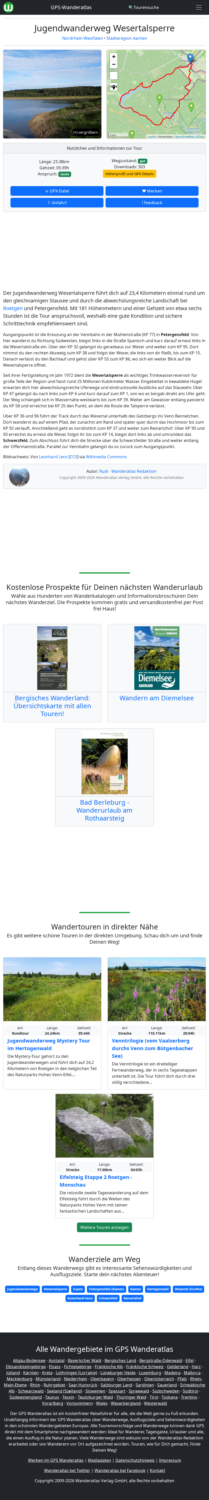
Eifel (190, 1360)
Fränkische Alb (109, 1366)
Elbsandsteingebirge (26, 1366)
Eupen (78, 1289)
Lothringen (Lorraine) (76, 1373)
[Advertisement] (104, 251)
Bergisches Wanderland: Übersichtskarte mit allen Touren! (52, 705)
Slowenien (95, 1391)
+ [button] (113, 56)
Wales (102, 1403)
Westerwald (155, 1403)
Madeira (172, 1373)
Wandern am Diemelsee (157, 697)
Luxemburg (150, 1373)
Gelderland (177, 1366)
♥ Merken (152, 191)
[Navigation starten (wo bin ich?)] (113, 87)
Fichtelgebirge (78, 1366)
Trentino (189, 1397)
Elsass (55, 1366)
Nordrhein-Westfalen (82, 38)
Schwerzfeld (108, 1298)
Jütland (13, 1373)
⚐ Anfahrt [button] (57, 202)
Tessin (68, 1397)
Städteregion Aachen (127, 38)
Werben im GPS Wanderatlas (56, 1460)
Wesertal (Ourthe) (188, 1289)
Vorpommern (80, 1403)
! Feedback (152, 202)
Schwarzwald (31, 1391)
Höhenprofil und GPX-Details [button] (129, 173)
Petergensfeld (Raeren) (106, 1289)
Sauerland (167, 1385)
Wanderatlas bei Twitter (67, 1470)
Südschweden (165, 1391)
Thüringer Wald (131, 1397)
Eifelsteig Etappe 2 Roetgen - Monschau (96, 1181)
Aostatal (56, 1360)
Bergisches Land (120, 1360)
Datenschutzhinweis (135, 1460)
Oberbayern (102, 1379)
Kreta (47, 1373)
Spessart (117, 1391)
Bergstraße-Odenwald (160, 1360)
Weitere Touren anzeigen (104, 1227)
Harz (196, 1366)
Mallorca (192, 1373)
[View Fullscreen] (113, 75)
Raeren (135, 1289)
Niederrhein (75, 1379)
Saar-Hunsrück (83, 1385)
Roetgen (13, 308)
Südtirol (190, 1391)
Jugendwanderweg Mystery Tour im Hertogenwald (48, 1044)
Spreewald (139, 1391)
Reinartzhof (132, 1298)
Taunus (52, 1397)
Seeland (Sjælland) (64, 1391)
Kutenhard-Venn (80, 1298)
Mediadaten (99, 1460)
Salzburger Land (116, 1385)
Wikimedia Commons (106, 457)
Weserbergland (126, 1403)
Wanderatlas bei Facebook (120, 1470)
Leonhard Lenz (53, 457)
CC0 (73, 457)
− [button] (113, 64)
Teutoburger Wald (95, 1397)
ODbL (199, 136)
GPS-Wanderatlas (71, 7)
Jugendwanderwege (22, 1289)
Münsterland (48, 1379)
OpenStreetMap (184, 136)
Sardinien (145, 1385)
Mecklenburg (19, 1379)
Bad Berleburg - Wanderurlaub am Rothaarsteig (104, 810)
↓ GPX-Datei (57, 191)
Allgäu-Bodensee (29, 1360)
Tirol (154, 1397)
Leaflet (151, 136)
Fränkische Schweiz (145, 1366)
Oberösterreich (159, 1379)
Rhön (35, 1385)
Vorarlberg (52, 1403)
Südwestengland (25, 1397)
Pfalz (182, 1379)
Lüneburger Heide (118, 1373)
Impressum (170, 1460)
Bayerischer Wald (84, 1360)
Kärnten (31, 1373)
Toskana (170, 1397)
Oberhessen (129, 1379)
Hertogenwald (158, 1289)
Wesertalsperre (55, 1289)
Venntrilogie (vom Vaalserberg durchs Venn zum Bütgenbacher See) (152, 1048)
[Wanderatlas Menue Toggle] (199, 7)
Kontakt (157, 1470)
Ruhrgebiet (54, 1385)
